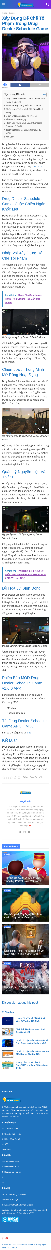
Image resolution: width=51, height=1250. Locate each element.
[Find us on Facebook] (3, 1238)
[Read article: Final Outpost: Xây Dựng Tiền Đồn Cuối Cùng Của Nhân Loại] (25, 905)
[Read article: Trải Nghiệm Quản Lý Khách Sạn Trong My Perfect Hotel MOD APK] (25, 868)
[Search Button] (47, 4)
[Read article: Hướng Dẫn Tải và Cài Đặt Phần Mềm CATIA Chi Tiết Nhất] (7, 1021)
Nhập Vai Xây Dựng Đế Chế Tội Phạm (23, 105)
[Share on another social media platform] (39, 85)
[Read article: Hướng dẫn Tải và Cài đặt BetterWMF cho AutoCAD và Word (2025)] (7, 1065)
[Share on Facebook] (20, 85)
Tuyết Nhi (25, 801)
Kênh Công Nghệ (12, 1139)
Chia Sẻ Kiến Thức (12, 1134)
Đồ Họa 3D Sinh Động (16, 119)
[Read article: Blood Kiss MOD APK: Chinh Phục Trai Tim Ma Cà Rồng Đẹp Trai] (25, 978)
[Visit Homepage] (25, 4)
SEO (6, 1144)
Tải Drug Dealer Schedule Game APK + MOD (24, 131)
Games (12, 13)
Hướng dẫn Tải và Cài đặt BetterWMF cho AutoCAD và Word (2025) (32, 1065)
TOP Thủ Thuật (11, 1128)
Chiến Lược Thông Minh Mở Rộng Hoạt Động (24, 111)
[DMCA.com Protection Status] (10, 1219)
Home (4, 13)
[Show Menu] (3, 4)
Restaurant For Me (12, 1172)
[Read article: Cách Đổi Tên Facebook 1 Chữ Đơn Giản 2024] (7, 1032)
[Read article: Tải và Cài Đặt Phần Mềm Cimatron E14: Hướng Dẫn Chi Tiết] (7, 1054)
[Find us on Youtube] (7, 1238)
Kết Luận (10, 136)
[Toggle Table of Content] (43, 94)
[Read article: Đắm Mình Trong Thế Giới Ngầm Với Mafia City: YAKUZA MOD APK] (25, 941)
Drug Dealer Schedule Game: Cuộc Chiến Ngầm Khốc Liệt (25, 100)
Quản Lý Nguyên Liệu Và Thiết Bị (21, 116)
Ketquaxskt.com (11, 1161)
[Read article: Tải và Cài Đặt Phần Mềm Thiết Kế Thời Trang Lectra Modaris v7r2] (7, 1043)
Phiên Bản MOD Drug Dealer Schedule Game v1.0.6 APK (24, 124)
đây (29, 732)
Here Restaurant (11, 1167)
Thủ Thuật (37, 166)
